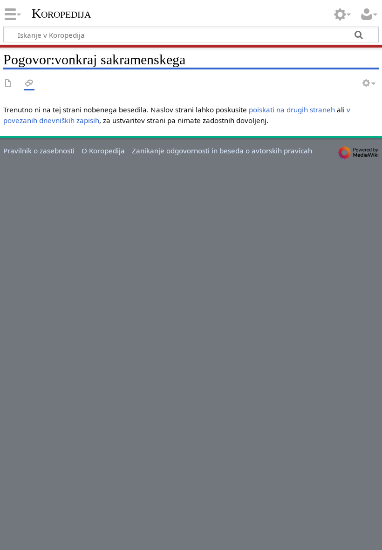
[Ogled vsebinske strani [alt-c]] (8, 83)
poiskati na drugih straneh (292, 109)
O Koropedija (103, 150)
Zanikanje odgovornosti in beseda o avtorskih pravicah (222, 150)
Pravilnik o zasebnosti (39, 150)
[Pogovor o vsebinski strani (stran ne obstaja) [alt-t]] (29, 83)
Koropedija (61, 13)
